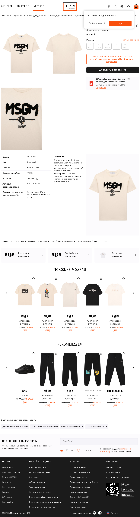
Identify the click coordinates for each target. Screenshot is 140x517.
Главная (4, 241)
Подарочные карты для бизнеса (84, 482)
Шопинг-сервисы (78, 467)
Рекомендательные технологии (43, 507)
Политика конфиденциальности (43, 497)
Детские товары (18, 241)
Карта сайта (7, 502)
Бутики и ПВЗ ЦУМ (10, 477)
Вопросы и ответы (37, 467)
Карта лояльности (78, 507)
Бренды (18, 16)
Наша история (8, 487)
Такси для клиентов (79, 502)
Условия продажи (37, 487)
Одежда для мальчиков (60, 16)
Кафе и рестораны (78, 492)
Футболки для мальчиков (63, 241)
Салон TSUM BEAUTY (79, 497)
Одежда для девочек (35, 16)
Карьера (6, 492)
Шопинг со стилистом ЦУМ (82, 472)
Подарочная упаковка (80, 487)
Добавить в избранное (112, 70)
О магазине (7, 467)
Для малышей (82, 16)
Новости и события (11, 472)
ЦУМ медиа (7, 497)
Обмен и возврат (37, 482)
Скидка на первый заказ (40, 492)
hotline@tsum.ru (113, 472)
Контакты (6, 482)
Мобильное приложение (40, 472)
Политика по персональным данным (45, 502)
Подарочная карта (78, 477)
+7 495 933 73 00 (113, 467)
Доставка (33, 477)
